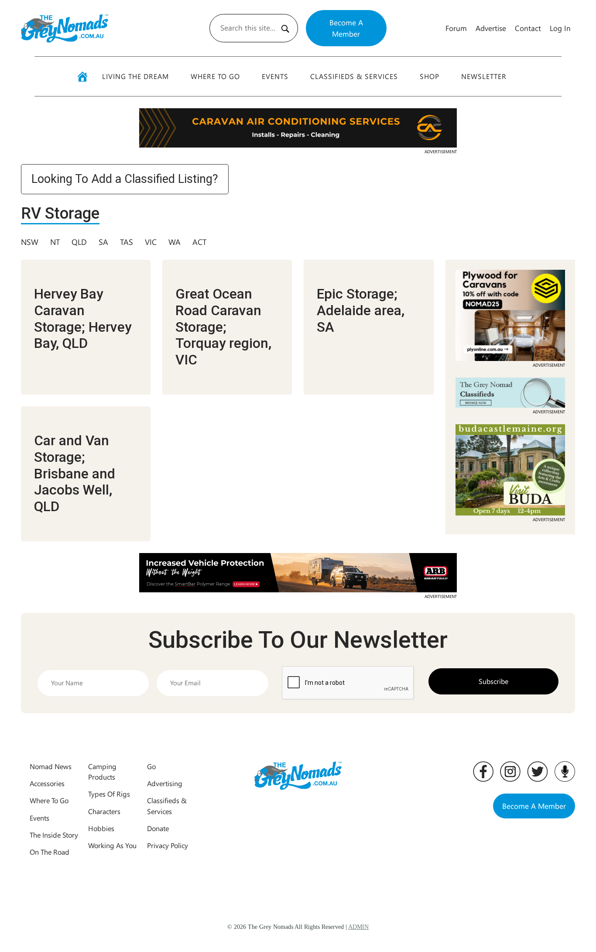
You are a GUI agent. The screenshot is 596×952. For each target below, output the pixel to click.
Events (275, 76)
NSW (29, 242)
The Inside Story (54, 834)
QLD (79, 242)
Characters (104, 811)
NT (55, 242)
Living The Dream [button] (135, 76)
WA (174, 242)
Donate (158, 828)
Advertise (491, 28)
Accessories (47, 783)
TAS (126, 242)
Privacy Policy (167, 845)
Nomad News (51, 766)
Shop (429, 76)
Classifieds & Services (354, 76)
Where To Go (215, 76)
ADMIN (358, 927)
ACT (199, 242)
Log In (560, 28)
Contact (528, 28)
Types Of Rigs (109, 793)
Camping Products (102, 771)
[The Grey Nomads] (64, 28)
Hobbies (101, 828)
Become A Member (346, 27)
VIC (151, 242)
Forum (456, 28)
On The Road (49, 851)
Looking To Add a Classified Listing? (124, 179)
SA (103, 242)
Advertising (164, 783)
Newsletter (484, 76)
